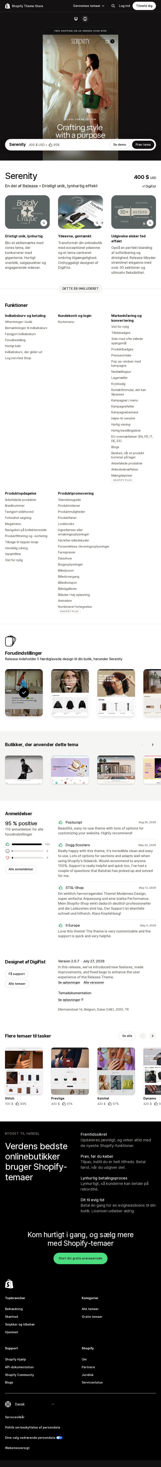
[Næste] (152, 744)
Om (84, 1359)
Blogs (9, 1382)
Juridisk (87, 1375)
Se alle (127, 1036)
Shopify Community (19, 1375)
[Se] (24, 771)
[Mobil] (85, 18)
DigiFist (151, 186)
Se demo (119, 144)
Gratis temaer (92, 1316)
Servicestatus (92, 1382)
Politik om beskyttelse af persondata (32, 1427)
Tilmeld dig (144, 6)
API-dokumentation (19, 1367)
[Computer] (76, 18)
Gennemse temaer (87, 6)
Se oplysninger (69, 982)
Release (30, 186)
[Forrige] (142, 744)
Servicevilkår (15, 1417)
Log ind (124, 6)
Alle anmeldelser (21, 869)
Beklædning (14, 1309)
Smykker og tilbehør (20, 1324)
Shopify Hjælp (15, 1359)
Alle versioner (94, 982)
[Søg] (113, 6)
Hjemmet (11, 1332)
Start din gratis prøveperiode (80, 1258)
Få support (17, 974)
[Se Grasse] (116, 692)
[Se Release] (70, 692)
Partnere (88, 1367)
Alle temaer (17, 983)
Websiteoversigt (17, 1448)
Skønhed (11, 1316)
